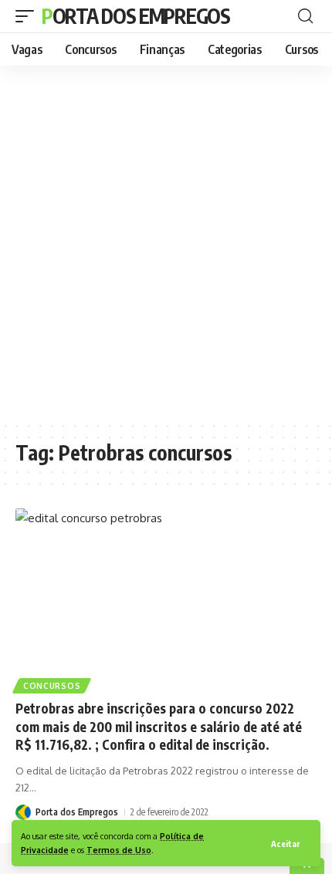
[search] (305, 16)
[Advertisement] (166, 243)
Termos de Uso (118, 850)
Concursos (51, 685)
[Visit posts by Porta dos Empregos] (23, 812)
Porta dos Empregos (136, 16)
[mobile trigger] (28, 16)
